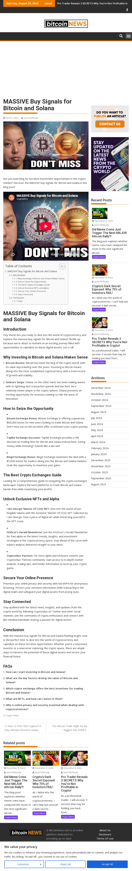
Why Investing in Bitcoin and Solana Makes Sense (41, 278)
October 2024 (99, 400)
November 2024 (101, 394)
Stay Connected (25, 294)
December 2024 (101, 388)
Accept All (107, 864)
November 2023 (101, 466)
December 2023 (101, 460)
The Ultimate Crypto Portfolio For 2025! (81, 3)
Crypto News (12, 715)
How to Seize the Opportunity (32, 281)
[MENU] (128, 36)
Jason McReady (31, 117)
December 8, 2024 (15, 768)
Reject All (65, 864)
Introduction (19, 275)
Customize (23, 864)
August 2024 (98, 412)
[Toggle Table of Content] (61, 266)
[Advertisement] (66, 68)
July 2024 (96, 418)
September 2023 (101, 478)
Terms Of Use (104, 838)
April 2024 (97, 436)
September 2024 (101, 406)
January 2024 (99, 454)
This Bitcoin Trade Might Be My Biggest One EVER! (69, 727)
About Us (105, 830)
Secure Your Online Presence (32, 291)
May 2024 (97, 430)
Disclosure (105, 834)
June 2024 (97, 424)
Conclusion (18, 297)
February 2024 (100, 448)
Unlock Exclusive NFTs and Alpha (33, 288)
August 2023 (98, 484)
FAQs (20, 301)
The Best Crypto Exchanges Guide (34, 284)
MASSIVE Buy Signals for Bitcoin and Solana (32, 271)
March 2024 (98, 442)
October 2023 (99, 472)
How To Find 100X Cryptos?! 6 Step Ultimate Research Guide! (22, 727)
